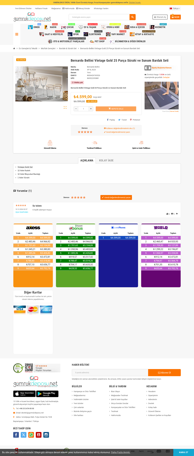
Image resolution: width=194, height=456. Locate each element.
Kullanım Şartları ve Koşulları (159, 415)
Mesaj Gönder (84, 8)
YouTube (38, 435)
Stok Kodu (75, 70)
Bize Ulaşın (115, 391)
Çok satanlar (79, 407)
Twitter (23, 435)
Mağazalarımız (79, 395)
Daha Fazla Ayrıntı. (120, 452)
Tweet (124, 120)
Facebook (16, 435)
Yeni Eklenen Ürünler (23, 8)
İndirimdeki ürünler (81, 399)
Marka (73, 67)
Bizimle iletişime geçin (83, 411)
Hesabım (152, 391)
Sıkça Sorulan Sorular (119, 403)
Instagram (46, 435)
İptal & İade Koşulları (119, 399)
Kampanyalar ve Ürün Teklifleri (123, 407)
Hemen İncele (174, 111)
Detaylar (166, 77)
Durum (73, 72)
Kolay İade (152, 407)
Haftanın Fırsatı (41, 8)
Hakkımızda (69, 8)
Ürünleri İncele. (135, 2)
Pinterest (136, 120)
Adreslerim (152, 399)
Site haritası (78, 415)
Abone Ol (165, 372)
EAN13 (73, 75)
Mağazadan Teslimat (119, 395)
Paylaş (112, 120)
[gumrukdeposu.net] (32, 17)
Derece (84, 128)
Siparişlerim (153, 395)
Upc (72, 78)
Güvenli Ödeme (154, 411)
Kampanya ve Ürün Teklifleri (85, 391)
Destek (151, 403)
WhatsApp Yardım (100, 8)
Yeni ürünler (78, 403)
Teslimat (114, 411)
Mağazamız (56, 8)
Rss (31, 435)
